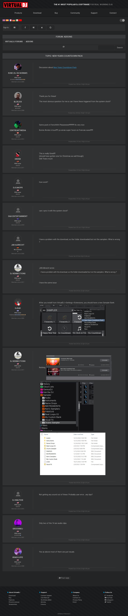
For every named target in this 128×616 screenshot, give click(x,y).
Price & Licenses (14, 602)
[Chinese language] (20, 20)
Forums (43, 604)
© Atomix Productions (64, 614)
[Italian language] (17, 20)
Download (37, 13)
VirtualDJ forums (14, 42)
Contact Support (46, 595)
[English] (3, 20)
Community (75, 13)
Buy (56, 13)
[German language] (13, 20)
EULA (74, 602)
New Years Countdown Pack (65, 67)
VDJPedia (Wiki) (46, 600)
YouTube (109, 598)
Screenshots (13, 604)
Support (94, 13)
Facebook (109, 595)
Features (11, 600)
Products (18, 13)
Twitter (108, 602)
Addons (29, 42)
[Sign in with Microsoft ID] (33, 27)
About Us (76, 595)
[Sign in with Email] (14, 27)
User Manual (45, 598)
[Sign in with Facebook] (25, 27)
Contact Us (76, 598)
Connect (113, 13)
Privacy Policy (77, 600)
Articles (43, 602)
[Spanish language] (7, 20)
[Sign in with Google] (50, 27)
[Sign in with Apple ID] (42, 27)
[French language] (10, 20)
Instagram (109, 600)
